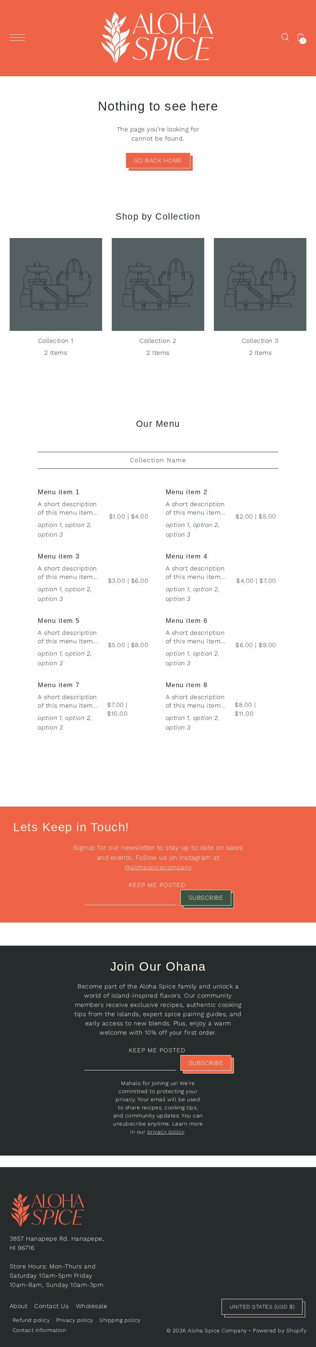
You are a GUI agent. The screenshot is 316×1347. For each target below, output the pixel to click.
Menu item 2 (187, 492)
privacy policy (165, 1132)
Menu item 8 (187, 685)
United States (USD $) (262, 1306)
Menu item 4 (187, 556)
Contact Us (51, 1306)
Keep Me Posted (157, 885)
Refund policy (31, 1320)
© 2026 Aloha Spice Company (206, 1330)
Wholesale (92, 1306)
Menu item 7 (59, 685)
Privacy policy (74, 1320)
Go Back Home (158, 160)
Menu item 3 (59, 556)
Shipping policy (120, 1320)
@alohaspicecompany (158, 867)
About (19, 1306)
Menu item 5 (59, 620)
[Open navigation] (19, 37)
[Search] (285, 36)
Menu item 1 (59, 492)
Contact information (39, 1330)
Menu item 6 (187, 620)
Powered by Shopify (279, 1330)
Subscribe (206, 897)
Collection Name (158, 460)
